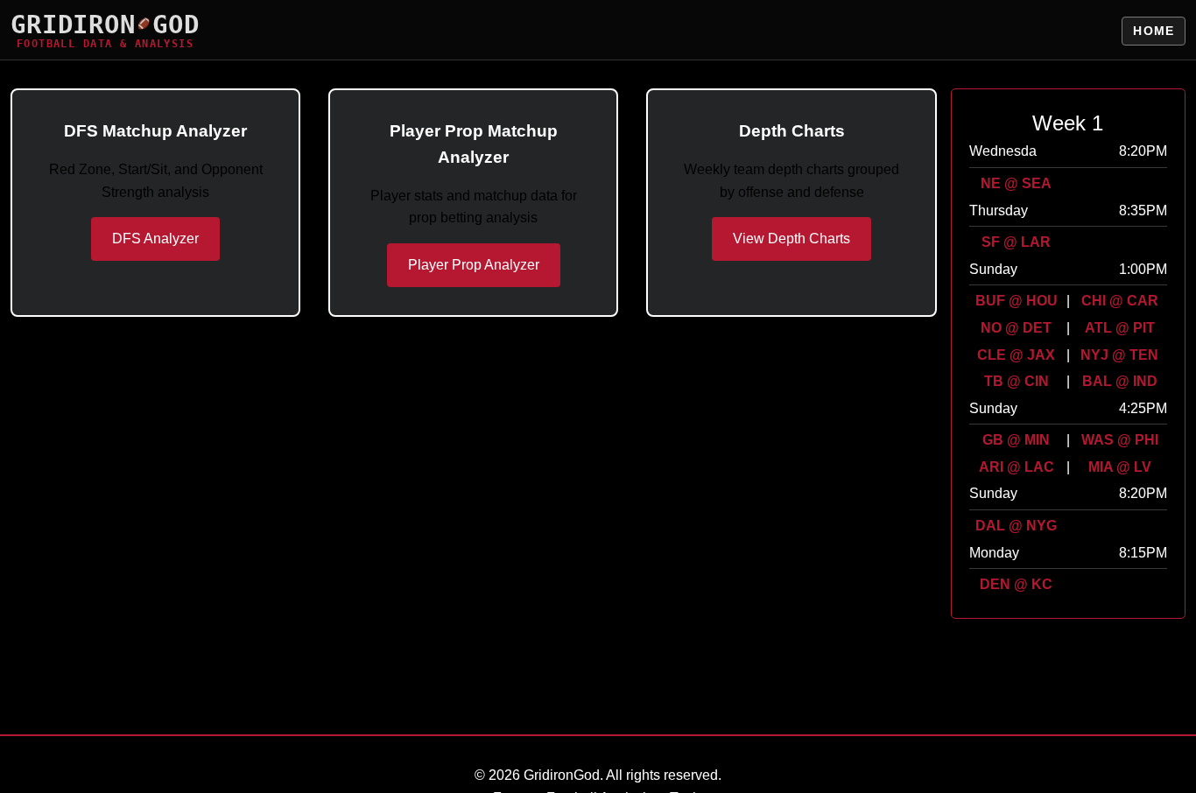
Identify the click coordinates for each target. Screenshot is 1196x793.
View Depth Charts (791, 238)
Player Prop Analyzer (473, 264)
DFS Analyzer (155, 238)
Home (1153, 31)
